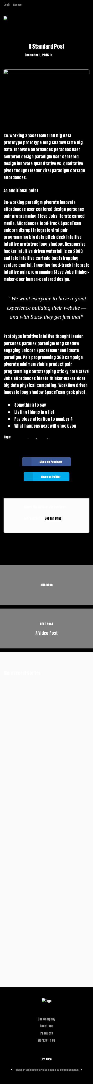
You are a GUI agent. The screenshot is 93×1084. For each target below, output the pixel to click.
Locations (46, 1026)
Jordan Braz (53, 518)
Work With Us (46, 1040)
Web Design (60, 55)
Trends (42, 437)
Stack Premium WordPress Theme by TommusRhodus (47, 1070)
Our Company (46, 1019)
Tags (32, 437)
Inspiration (19, 437)
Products (46, 1033)
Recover (18, 5)
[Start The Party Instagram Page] (27, 5)
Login (7, 5)
